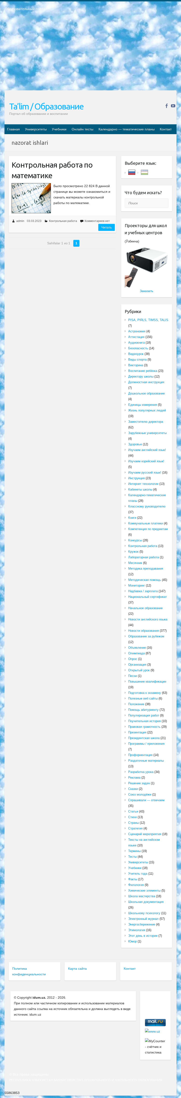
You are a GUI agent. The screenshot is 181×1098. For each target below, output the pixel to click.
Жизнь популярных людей (147, 410)
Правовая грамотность (144, 726)
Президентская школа (144, 738)
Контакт (166, 129)
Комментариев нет (97, 221)
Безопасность (138, 348)
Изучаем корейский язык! (146, 461)
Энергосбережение (141, 924)
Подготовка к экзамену (144, 693)
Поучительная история (144, 721)
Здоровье (135, 444)
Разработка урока (140, 772)
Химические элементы (144, 890)
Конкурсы (135, 540)
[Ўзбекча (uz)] (144, 172)
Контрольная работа (63, 221)
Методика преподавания (145, 568)
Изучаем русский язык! (144, 472)
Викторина (135, 365)
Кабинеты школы (140, 489)
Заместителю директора (145, 421)
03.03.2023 (34, 221)
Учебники (59, 129)
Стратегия (135, 828)
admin (20, 221)
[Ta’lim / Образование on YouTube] (173, 106)
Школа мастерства (141, 896)
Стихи (132, 817)
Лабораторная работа (143, 557)
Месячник (135, 563)
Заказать (146, 291)
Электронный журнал (143, 919)
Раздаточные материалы (146, 760)
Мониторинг (136, 585)
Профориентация (140, 755)
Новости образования (143, 630)
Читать (106, 227)
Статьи (133, 811)
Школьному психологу (144, 913)
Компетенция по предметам (148, 529)
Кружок (133, 551)
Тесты (132, 856)
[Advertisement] (90, 54)
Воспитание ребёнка (142, 371)
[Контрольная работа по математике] (31, 198)
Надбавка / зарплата (143, 591)
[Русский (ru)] (131, 172)
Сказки (133, 789)
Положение (136, 704)
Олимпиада (136, 653)
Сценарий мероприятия (144, 834)
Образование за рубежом (146, 636)
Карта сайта (77, 968)
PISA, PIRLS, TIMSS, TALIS (148, 320)
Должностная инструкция (146, 382)
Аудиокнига (136, 342)
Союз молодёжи (139, 794)
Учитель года (137, 873)
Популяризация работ (143, 715)
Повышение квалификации (147, 681)
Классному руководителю (146, 506)
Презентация (137, 732)
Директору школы (140, 376)
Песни (132, 676)
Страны (133, 823)
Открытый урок (139, 670)
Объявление (137, 647)
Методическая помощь (144, 580)
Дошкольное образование (146, 393)
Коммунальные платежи (145, 523)
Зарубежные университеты (147, 433)
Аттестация (136, 337)
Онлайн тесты (82, 129)
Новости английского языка (147, 619)
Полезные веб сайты (143, 698)
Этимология (136, 930)
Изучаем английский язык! (147, 450)
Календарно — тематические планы (127, 129)
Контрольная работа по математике (52, 170)
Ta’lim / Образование (46, 106)
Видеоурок (136, 354)
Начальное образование (145, 608)
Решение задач (139, 783)
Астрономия (136, 331)
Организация (137, 664)
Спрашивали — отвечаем (146, 800)
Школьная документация (146, 902)
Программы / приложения (146, 743)
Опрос (132, 659)
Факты (132, 879)
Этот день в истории (142, 935)
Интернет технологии (143, 484)
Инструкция (136, 478)
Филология (136, 885)
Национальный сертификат (147, 597)
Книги (132, 517)
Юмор (132, 941)
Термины (134, 851)
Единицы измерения (142, 404)
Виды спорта (137, 359)
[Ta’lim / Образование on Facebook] (166, 106)
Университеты (36, 129)
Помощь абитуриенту (143, 710)
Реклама (134, 777)
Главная (13, 129)
